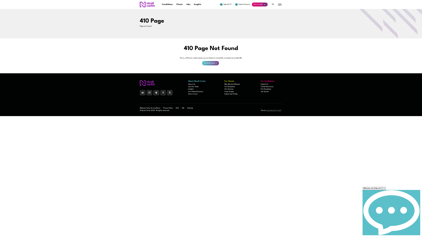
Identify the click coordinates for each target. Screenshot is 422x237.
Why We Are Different (232, 84)
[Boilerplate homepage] (163, 83)
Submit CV (264, 84)
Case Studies (229, 91)
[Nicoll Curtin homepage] (147, 4)
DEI (183, 108)
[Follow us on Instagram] (149, 92)
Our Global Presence (195, 91)
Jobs (188, 4)
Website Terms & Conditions (150, 108)
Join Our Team (193, 87)
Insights (197, 4)
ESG (177, 108)
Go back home (209, 63)
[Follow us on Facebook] (156, 92)
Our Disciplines (229, 87)
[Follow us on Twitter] (170, 92)
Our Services (229, 89)
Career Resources (267, 87)
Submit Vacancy (244, 4)
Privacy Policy (168, 108)
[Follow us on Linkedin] (143, 92)
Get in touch (258, 4)
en (273, 4)
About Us (191, 84)
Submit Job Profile (230, 94)
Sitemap (190, 108)
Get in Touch (192, 94)
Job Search (265, 91)
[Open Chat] (391, 212)
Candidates (167, 4)
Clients (179, 4)
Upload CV (227, 4)
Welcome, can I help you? (372, 188)
